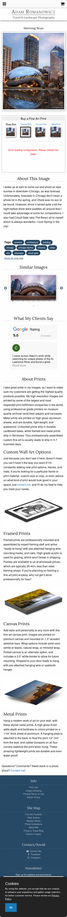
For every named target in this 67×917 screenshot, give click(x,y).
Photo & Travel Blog (33, 830)
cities (52, 247)
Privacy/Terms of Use (33, 793)
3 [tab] (23, 301)
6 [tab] (38, 301)
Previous (5, 288)
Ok (11, 907)
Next (61, 288)
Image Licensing (34, 790)
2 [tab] (18, 301)
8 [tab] (49, 301)
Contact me (18, 770)
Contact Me (35, 851)
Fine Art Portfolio (33, 814)
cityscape (18, 253)
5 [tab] (33, 301)
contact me (23, 485)
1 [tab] (13, 301)
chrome (41, 247)
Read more (19, 365)
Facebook (35, 854)
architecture (32, 242)
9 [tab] (54, 301)
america (18, 242)
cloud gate (33, 253)
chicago (10, 247)
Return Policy (33, 797)
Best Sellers (34, 817)
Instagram (35, 857)
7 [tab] (44, 301)
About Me (33, 827)
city (8, 253)
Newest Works (34, 820)
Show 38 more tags (13, 258)
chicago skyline (26, 247)
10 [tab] (33, 306)
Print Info (33, 787)
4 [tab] (28, 301)
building (47, 242)
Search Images (33, 834)
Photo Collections (33, 824)
